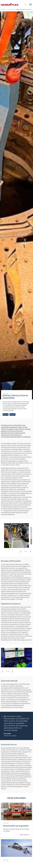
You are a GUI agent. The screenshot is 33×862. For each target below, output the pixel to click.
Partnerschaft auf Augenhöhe (16, 826)
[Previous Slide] (20, 551)
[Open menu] (30, 4)
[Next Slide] (30, 551)
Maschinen (10, 9)
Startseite (3, 9)
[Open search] (25, 4)
